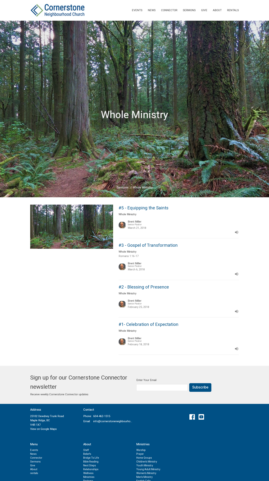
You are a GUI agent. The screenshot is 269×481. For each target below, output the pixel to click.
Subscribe (200, 387)
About (217, 10)
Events (137, 10)
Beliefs (87, 454)
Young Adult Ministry (148, 469)
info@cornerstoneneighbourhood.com (113, 421)
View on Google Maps (43, 429)
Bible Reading (90, 462)
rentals (233, 10)
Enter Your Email (146, 380)
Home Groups (144, 458)
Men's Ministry (144, 477)
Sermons (189, 10)
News (152, 10)
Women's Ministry (146, 473)
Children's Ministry (146, 462)
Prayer (140, 454)
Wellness (88, 473)
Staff (86, 450)
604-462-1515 (101, 416)
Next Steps (89, 465)
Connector (169, 10)
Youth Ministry (144, 465)
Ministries (88, 477)
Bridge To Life (91, 458)
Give (204, 10)
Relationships (90, 469)
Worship (141, 450)
